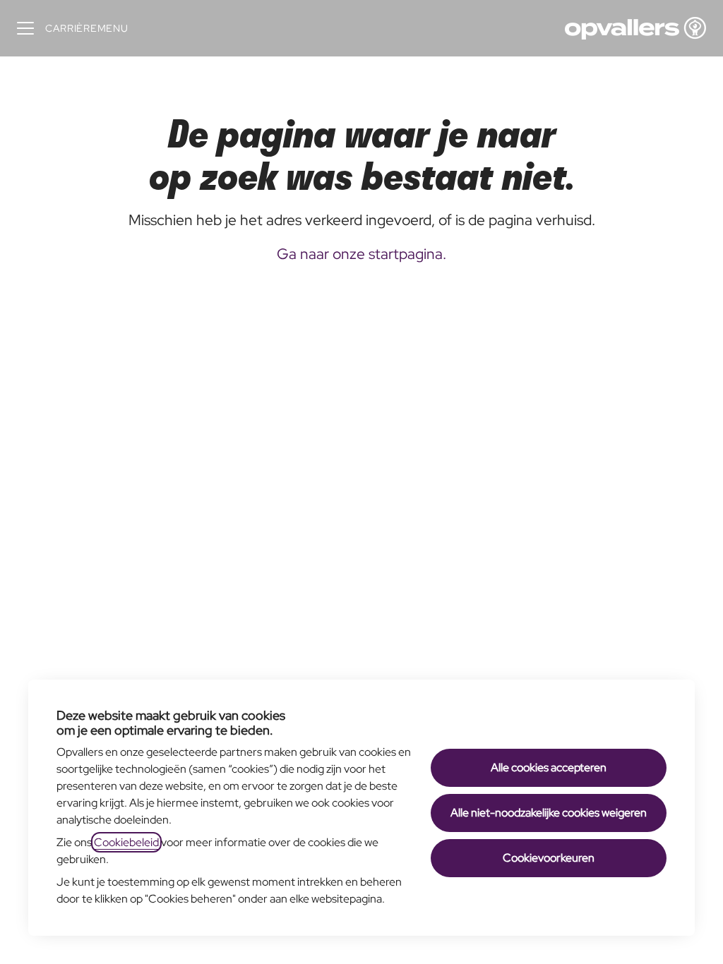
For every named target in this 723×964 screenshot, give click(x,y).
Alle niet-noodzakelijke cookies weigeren (548, 812)
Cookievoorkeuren (548, 857)
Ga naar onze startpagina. (361, 253)
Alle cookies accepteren (549, 767)
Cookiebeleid (126, 842)
